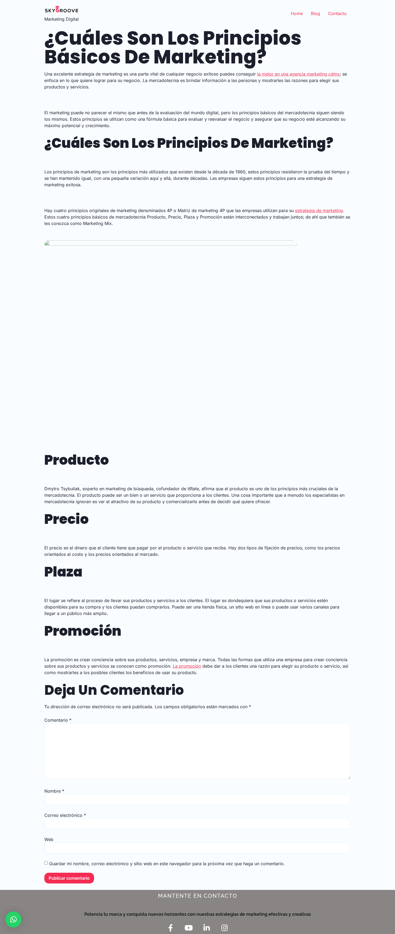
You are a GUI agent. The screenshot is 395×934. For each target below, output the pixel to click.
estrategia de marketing (319, 210)
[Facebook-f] (170, 927)
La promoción (187, 666)
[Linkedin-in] (206, 927)
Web (48, 839)
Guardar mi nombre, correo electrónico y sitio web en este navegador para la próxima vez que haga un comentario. (167, 863)
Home (297, 13)
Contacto (337, 13)
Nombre (54, 791)
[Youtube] (188, 927)
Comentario (57, 720)
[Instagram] (224, 927)
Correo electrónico (65, 815)
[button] (13, 919)
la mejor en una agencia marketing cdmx (298, 74)
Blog (315, 13)
